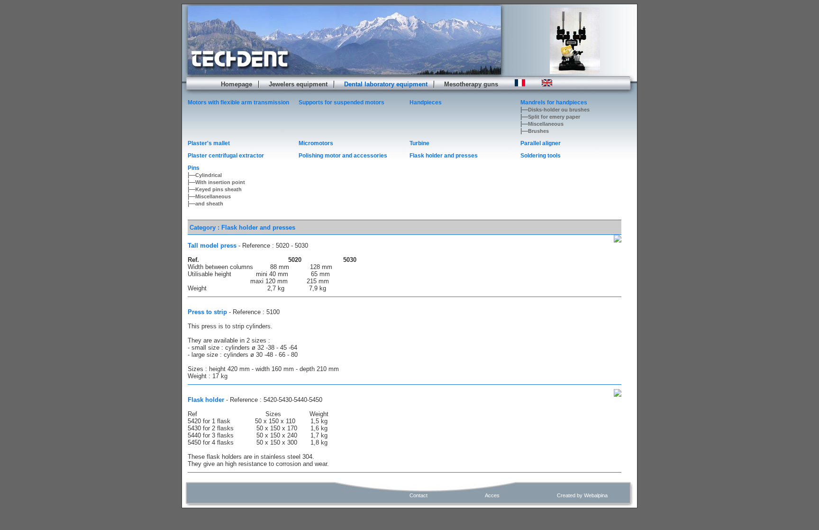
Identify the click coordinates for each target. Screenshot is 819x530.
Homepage (236, 84)
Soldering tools (540, 155)
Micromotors (316, 143)
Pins (194, 168)
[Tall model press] (617, 238)
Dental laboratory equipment (386, 84)
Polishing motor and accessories (343, 155)
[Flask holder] (617, 393)
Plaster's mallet (209, 143)
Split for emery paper (554, 117)
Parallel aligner (540, 143)
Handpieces (426, 102)
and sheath (209, 203)
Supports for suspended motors (341, 102)
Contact (419, 495)
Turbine (419, 143)
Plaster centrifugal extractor (226, 155)
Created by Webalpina (582, 495)
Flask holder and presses (444, 155)
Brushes (538, 131)
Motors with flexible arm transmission (238, 102)
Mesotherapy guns (471, 84)
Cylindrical (208, 175)
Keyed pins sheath (218, 189)
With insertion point (220, 182)
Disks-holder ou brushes (559, 109)
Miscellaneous (546, 124)
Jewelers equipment (298, 84)
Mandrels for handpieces (553, 102)
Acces (492, 495)
